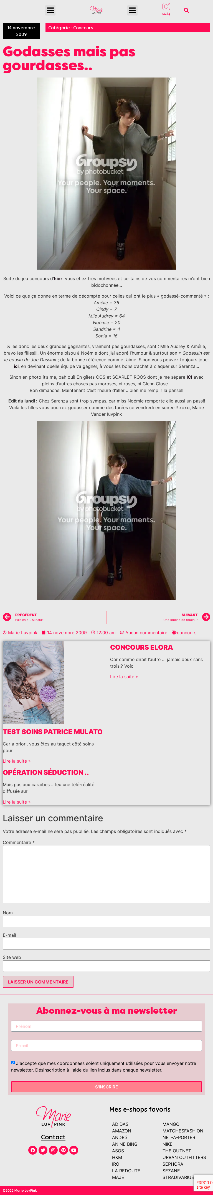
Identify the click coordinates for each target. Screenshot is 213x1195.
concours (186, 632)
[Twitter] (43, 1150)
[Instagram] (53, 1150)
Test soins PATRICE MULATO (53, 732)
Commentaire (19, 842)
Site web (12, 957)
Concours (83, 27)
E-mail (9, 935)
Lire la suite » (17, 761)
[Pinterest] (63, 1150)
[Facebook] (32, 1150)
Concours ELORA (141, 647)
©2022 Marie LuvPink (20, 1190)
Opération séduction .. (46, 772)
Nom (8, 912)
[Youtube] (73, 1150)
